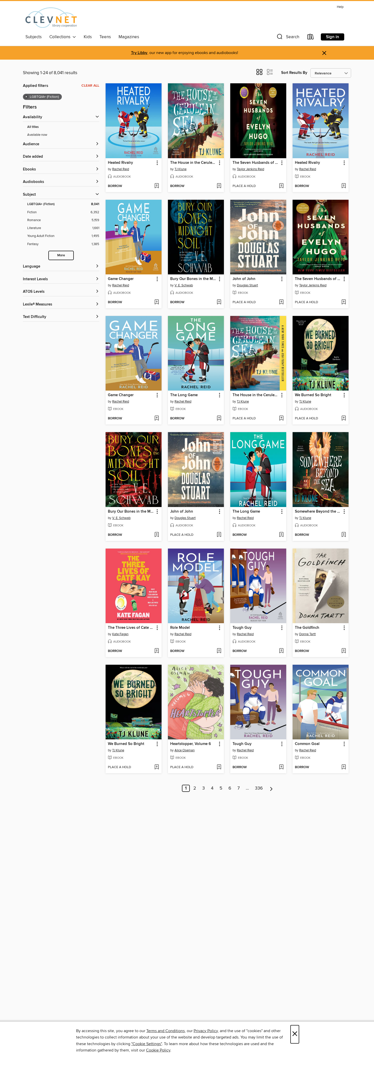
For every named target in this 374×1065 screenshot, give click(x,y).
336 (259, 788)
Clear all (90, 85)
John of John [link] (244, 279)
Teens (105, 37)
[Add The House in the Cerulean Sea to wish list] (219, 186)
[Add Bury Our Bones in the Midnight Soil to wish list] (219, 302)
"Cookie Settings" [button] (146, 1043)
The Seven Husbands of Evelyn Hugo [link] (256, 163)
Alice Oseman (185, 750)
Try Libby (139, 53)
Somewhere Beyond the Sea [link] (318, 511)
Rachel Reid (120, 169)
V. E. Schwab (184, 285)
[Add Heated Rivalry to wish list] (156, 186)
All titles (33, 127)
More (61, 255)
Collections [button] (61, 37)
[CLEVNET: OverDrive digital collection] (51, 17)
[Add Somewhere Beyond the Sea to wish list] (343, 535)
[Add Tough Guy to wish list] (281, 651)
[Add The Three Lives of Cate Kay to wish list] (156, 651)
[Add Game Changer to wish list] (156, 302)
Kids (88, 37)
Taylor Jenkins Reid (250, 169)
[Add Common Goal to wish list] (343, 767)
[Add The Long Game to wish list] (219, 418)
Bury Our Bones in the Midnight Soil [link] (193, 279)
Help (340, 7)
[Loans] (310, 38)
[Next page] (271, 788)
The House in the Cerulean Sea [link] (193, 163)
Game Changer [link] (121, 279)
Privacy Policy (206, 1030)
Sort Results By (294, 72)
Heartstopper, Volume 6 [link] (190, 744)
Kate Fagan (120, 634)
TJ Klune (180, 169)
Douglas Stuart (247, 285)
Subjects (33, 37)
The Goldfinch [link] (307, 627)
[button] (287, 38)
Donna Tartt (307, 634)
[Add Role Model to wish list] (219, 651)
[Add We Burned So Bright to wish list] (343, 418)
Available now (37, 135)
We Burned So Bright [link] (313, 395)
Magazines (129, 37)
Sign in (332, 37)
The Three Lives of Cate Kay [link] (131, 627)
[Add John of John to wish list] (281, 302)
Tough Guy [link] (242, 627)
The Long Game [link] (184, 395)
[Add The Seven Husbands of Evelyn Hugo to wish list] (281, 186)
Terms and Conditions (165, 1030)
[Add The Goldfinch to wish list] (343, 651)
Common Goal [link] (307, 744)
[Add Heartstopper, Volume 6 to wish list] (219, 767)
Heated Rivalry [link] (120, 163)
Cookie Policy (158, 1050)
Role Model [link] (180, 627)
